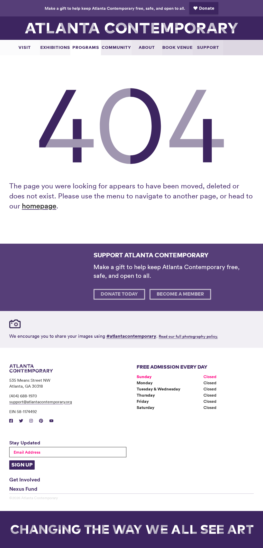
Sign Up (22, 465)
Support (208, 47)
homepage (39, 206)
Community (116, 47)
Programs (85, 47)
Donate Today (119, 294)
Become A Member (180, 294)
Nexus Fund (23, 488)
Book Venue (177, 47)
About (147, 47)
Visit (24, 47)
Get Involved (24, 479)
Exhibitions (55, 47)
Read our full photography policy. (188, 336)
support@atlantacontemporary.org (40, 401)
